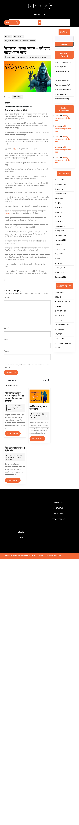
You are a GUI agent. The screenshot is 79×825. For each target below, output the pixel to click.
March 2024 (59, 221)
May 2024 (58, 212)
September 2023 (60, 249)
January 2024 (59, 231)
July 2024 (58, 203)
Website (6, 351)
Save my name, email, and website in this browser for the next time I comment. (26, 366)
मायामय (7, 213)
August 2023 (59, 254)
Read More (14, 432)
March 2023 (59, 263)
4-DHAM (58, 297)
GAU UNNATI (59, 315)
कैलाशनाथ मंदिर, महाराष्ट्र (62, 99)
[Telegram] (48, 533)
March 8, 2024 (37, 414)
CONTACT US (58, 508)
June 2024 (58, 207)
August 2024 (59, 198)
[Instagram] (42, 533)
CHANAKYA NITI (60, 311)
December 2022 (60, 277)
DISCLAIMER (58, 513)
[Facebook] (45, 533)
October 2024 (59, 189)
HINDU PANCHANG (62, 325)
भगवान (29, 271)
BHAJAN (58, 306)
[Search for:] (10, 22)
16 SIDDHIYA (59, 292)
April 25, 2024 (11, 57)
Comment (7, 297)
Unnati (22, 57)
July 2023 (58, 258)
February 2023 (60, 268)
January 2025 (59, 180)
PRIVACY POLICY (58, 519)
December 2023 (60, 235)
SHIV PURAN (18, 36)
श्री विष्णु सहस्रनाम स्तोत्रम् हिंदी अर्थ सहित (63, 118)
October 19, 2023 (13, 455)
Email (6, 339)
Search (64, 32)
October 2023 (59, 244)
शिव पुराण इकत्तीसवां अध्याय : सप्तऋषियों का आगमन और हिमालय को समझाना (14, 397)
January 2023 (59, 272)
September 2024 (60, 194)
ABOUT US (58, 502)
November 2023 (60, 240)
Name (6, 328)
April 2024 (58, 217)
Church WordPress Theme (13, 556)
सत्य (15, 149)
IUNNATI (39, 14)
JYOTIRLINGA (60, 329)
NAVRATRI (58, 334)
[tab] (39, 22)
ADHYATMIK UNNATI (62, 302)
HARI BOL (58, 320)
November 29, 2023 (14, 406)
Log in (21, 537)
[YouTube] (52, 533)
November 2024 (60, 184)
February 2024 (60, 226)
